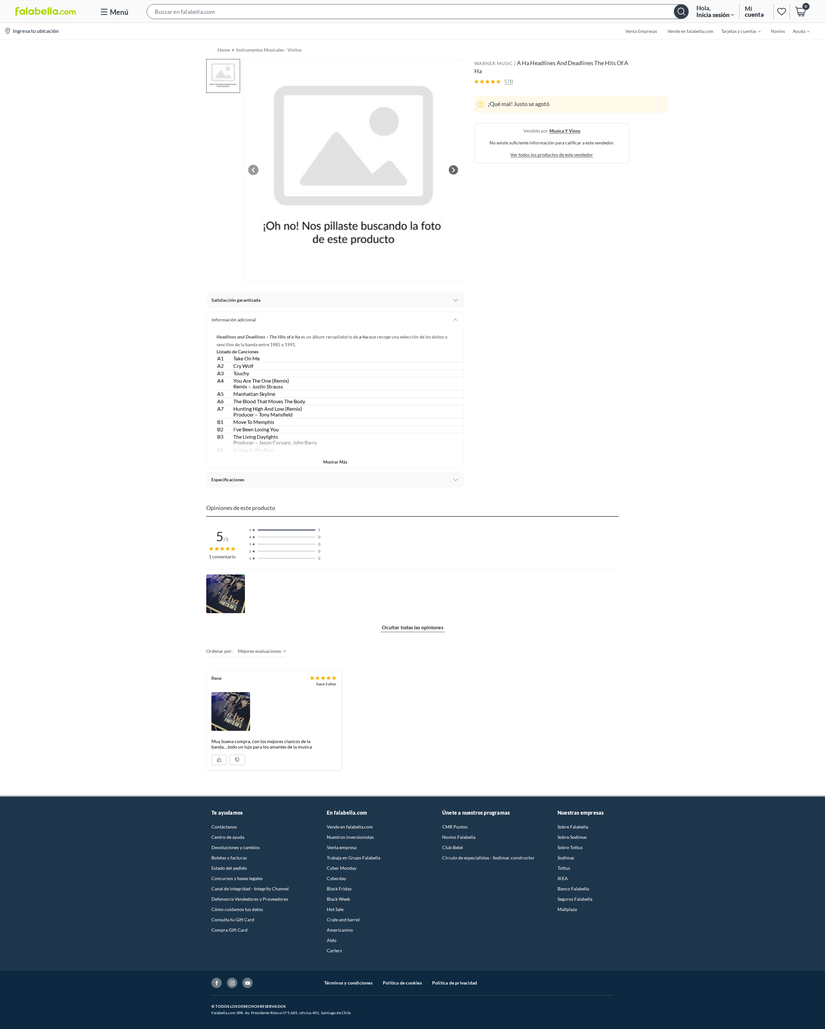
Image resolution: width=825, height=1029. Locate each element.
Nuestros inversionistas (350, 837)
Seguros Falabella (575, 899)
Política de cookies (402, 982)
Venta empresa (341, 847)
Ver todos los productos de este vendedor (551, 154)
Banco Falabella (573, 888)
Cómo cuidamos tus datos (237, 909)
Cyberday (336, 878)
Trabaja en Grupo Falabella (353, 857)
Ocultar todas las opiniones (412, 627)
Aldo (331, 940)
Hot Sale (335, 909)
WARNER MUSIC (493, 63)
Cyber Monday (341, 868)
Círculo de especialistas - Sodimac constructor (488, 857)
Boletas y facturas (229, 857)
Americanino (340, 930)
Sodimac (566, 857)
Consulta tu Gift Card (232, 919)
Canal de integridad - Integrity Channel (250, 888)
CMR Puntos (455, 826)
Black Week (338, 899)
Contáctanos (224, 826)
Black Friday (339, 888)
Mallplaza (567, 909)
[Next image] (453, 170)
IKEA (563, 878)
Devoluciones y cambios (235, 847)
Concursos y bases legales (237, 878)
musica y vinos (564, 130)
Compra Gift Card (229, 930)
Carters (334, 950)
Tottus (564, 868)
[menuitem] (737, 31)
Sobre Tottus (570, 847)
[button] (418, 11)
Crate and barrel (343, 919)
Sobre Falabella (573, 826)
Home (224, 50)
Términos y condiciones (348, 982)
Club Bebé (452, 847)
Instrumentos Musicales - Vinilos (269, 50)
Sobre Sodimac (572, 837)
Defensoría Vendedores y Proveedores (249, 899)
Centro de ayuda (227, 837)
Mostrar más (335, 462)
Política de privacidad (454, 982)
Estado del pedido (229, 868)
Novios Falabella (458, 837)
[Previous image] (253, 170)
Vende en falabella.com (350, 826)
